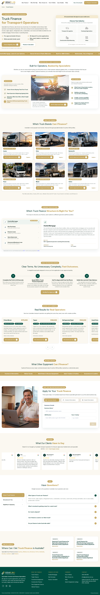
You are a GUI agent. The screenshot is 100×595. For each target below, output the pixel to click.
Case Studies (60, 2)
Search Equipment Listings (71, 582)
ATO (24, 250)
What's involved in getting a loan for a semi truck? (42, 506)
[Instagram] (6, 586)
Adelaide (41, 552)
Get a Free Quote (77, 2)
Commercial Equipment (37, 579)
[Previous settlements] (48, 347)
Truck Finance (35, 574)
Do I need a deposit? (34, 512)
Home (3, 7)
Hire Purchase (51, 577)
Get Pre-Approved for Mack (43, 187)
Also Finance (25, 2)
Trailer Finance (35, 577)
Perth (37, 552)
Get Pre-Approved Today (57, 104)
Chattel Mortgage (52, 574)
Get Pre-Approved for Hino (43, 157)
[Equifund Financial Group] (9, 2)
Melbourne (26, 552)
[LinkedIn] (9, 586)
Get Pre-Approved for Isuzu (11, 157)
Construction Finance (36, 582)
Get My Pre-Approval (49, 292)
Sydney (20, 552)
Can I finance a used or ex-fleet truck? (39, 517)
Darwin (4, 553)
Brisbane (32, 552)
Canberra (9, 553)
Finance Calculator (92, 2)
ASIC (38, 250)
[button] (16, 89)
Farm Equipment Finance (37, 584)
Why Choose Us (43, 2)
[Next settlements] (52, 347)
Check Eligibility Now (10, 44)
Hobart (16, 553)
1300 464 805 (85, 574)
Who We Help (34, 2)
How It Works (52, 2)
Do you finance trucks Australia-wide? (39, 523)
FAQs (66, 2)
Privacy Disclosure (94, 593)
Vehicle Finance (35, 587)
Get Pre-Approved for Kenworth (77, 157)
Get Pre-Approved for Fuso (11, 187)
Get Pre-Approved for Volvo (76, 187)
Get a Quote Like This (10, 339)
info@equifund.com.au (87, 577)
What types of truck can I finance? (38, 495)
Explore (28, 157)
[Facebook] (3, 586)
